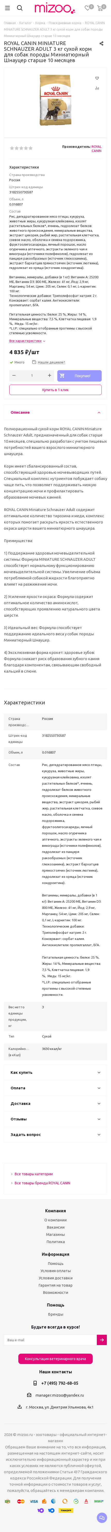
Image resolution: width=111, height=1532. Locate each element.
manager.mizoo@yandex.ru (59, 1395)
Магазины (55, 1234)
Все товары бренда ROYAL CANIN (42, 1183)
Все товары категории (34, 1174)
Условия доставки (56, 1278)
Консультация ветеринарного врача (55, 1359)
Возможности (55, 1292)
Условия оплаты (56, 1270)
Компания (55, 1210)
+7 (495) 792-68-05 (59, 1383)
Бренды (55, 1314)
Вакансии (56, 1227)
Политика (55, 1241)
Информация (55, 1254)
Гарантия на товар (55, 1285)
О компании (55, 1220)
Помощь (56, 1263)
